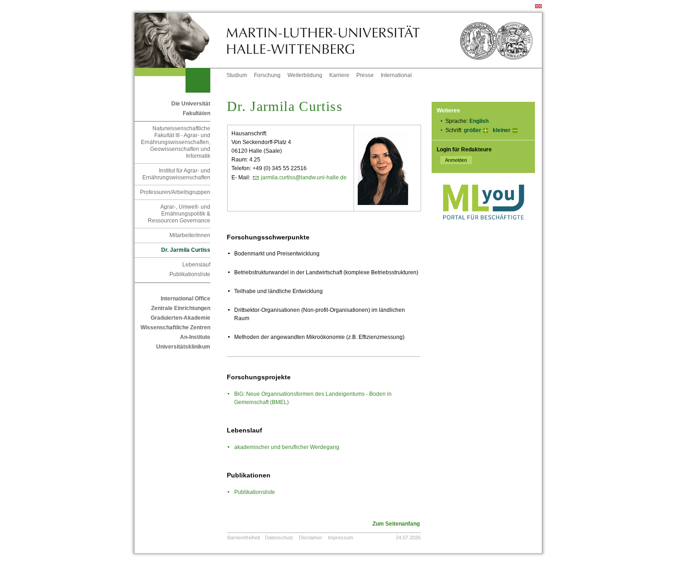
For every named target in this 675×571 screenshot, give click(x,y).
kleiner (502, 130)
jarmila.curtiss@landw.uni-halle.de (304, 177)
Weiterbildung (304, 75)
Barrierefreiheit (243, 537)
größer (472, 130)
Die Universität (190, 103)
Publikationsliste (189, 274)
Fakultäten (196, 113)
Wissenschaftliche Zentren (175, 327)
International (396, 75)
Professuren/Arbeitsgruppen (175, 192)
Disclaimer (310, 537)
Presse (365, 75)
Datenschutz (279, 537)
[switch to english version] (538, 6)
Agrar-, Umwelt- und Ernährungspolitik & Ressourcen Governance (179, 214)
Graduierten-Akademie (180, 318)
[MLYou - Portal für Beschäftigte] (483, 229)
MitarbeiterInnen (189, 235)
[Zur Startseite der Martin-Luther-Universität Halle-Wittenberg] (180, 40)
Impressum (340, 537)
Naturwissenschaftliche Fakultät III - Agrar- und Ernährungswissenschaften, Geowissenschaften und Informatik (175, 142)
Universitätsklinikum (183, 347)
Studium (236, 75)
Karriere (339, 75)
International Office (185, 298)
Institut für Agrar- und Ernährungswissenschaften (176, 174)
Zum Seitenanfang (396, 524)
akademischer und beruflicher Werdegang (286, 447)
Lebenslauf (196, 264)
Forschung (267, 75)
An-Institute (195, 337)
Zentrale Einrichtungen (180, 308)
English (479, 121)
